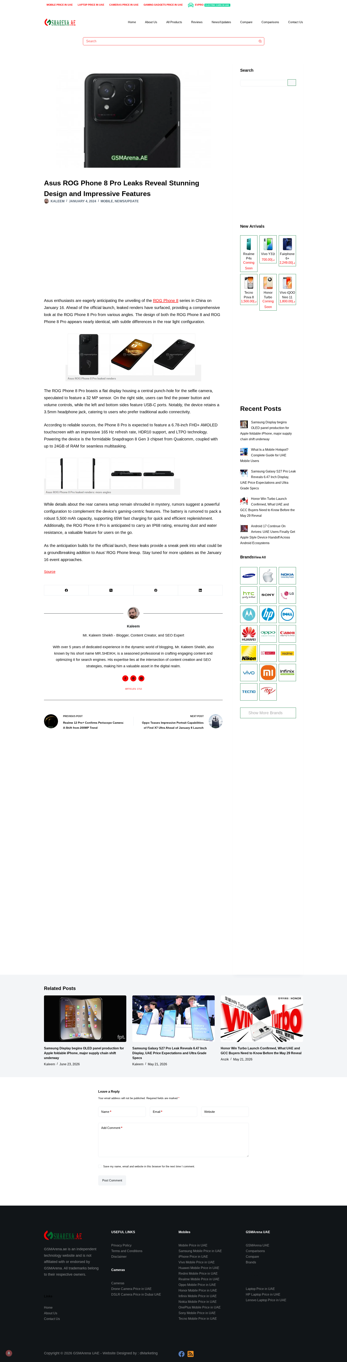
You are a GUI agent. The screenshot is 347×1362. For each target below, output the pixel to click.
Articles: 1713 (133, 689)
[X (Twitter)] (111, 590)
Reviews (197, 22)
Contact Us (295, 22)
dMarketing (149, 1353)
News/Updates (221, 22)
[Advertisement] (133, 257)
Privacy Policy (121, 1245)
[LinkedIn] (200, 590)
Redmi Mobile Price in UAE (198, 1273)
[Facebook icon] (125, 678)
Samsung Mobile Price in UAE (200, 1251)
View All (260, 557)
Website (209, 1111)
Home (132, 22)
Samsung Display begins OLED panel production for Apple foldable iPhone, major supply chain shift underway (84, 1053)
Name (106, 1111)
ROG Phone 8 (165, 300)
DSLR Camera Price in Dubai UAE (136, 1294)
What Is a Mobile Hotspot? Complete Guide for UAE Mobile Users (264, 455)
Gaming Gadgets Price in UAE (163, 4)
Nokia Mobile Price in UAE (198, 1301)
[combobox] (169, 41)
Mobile (107, 201)
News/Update (127, 201)
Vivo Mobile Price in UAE (197, 1262)
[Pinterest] (156, 590)
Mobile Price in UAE (60, 4)
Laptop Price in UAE (91, 4)
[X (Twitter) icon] (141, 678)
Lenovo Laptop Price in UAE (266, 1300)
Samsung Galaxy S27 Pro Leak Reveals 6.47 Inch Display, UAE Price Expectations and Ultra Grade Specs (169, 1053)
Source (49, 572)
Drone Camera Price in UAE (131, 1289)
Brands (251, 1262)
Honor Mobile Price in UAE (198, 1290)
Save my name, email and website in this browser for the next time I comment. (149, 1166)
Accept (19, 1347)
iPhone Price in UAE (193, 1256)
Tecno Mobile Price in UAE (198, 1318)
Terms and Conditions (126, 1251)
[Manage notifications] (9, 1353)
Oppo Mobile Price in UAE (197, 1285)
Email (157, 1111)
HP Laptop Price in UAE (263, 1294)
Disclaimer (119, 1256)
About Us (151, 22)
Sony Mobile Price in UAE (197, 1313)
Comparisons (270, 22)
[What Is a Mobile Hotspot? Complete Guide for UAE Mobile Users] (244, 452)
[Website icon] (133, 678)
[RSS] (191, 1354)
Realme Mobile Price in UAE (199, 1279)
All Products (174, 22)
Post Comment (112, 1180)
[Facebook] (66, 590)
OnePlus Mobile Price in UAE (200, 1307)
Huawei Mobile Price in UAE (199, 1268)
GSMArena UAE (257, 1245)
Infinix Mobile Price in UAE (198, 1296)
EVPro (212, 4)
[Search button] (260, 41)
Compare (246, 22)
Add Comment (111, 1127)
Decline (37, 1347)
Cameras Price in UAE (124, 4)
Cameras (117, 1283)
